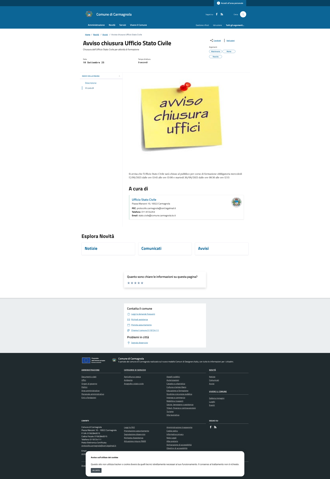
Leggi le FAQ (129, 427)
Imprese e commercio (176, 397)
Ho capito (96, 470)
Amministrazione (90, 369)
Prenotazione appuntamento (136, 430)
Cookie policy (172, 430)
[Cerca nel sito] (243, 14)
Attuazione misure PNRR (135, 441)
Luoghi (212, 401)
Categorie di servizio (135, 369)
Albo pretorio (172, 441)
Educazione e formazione (177, 390)
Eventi (212, 405)
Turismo (170, 411)
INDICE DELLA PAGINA (90, 76)
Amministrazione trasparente (179, 427)
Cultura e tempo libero (176, 387)
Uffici (83, 380)
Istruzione (217, 25)
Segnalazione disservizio (134, 434)
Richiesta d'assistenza (133, 437)
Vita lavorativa (173, 414)
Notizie (212, 376)
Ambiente (128, 380)
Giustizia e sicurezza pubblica (179, 394)
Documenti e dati (88, 376)
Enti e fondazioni (88, 397)
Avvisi (105, 34)
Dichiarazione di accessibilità (179, 444)
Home (87, 34)
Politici (84, 387)
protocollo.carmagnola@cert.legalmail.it (98, 445)
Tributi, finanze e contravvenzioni (181, 408)
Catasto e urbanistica (176, 383)
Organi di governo (89, 383)
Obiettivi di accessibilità (177, 448)
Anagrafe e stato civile (134, 383)
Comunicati (214, 380)
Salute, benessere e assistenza (180, 404)
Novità (96, 34)
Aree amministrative (90, 390)
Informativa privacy (175, 434)
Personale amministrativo (92, 394)
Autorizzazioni (173, 380)
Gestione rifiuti (202, 25)
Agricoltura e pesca (132, 376)
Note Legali (171, 437)
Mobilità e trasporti (175, 401)
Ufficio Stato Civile (144, 199)
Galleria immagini (216, 398)
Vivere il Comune (218, 391)
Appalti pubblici (173, 376)
